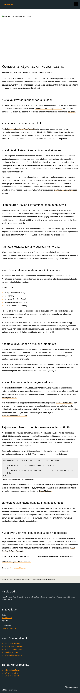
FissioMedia (8, 4)
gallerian (71, 112)
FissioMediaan (45, 491)
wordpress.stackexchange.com (21, 479)
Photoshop (70, 364)
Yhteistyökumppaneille (13, 655)
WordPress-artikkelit (12, 673)
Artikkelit (11, 579)
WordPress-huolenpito (13, 649)
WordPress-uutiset (12, 676)
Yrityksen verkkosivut (17, 568)
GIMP (58, 364)
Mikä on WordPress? (12, 670)
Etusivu (4, 579)
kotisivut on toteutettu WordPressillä (20, 129)
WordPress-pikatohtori (13, 644)
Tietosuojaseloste (71, 687)
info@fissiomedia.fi (9, 628)
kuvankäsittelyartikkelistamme (14, 416)
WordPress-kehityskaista (14, 646)
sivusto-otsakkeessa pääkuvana (48, 109)
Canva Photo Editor (64, 403)
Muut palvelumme (11, 652)
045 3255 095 (7, 618)
